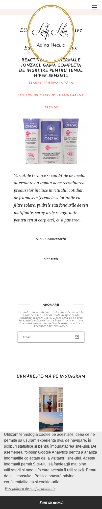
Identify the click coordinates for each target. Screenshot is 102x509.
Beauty (35, 82)
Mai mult (51, 259)
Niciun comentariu (51, 239)
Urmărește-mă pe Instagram (51, 377)
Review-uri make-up (36, 95)
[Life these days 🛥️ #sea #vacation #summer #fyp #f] (51, 424)
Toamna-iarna (70, 95)
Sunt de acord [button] (51, 502)
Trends (51, 107)
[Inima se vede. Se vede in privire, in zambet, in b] (51, 399)
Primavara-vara (58, 82)
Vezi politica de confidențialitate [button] (30, 488)
